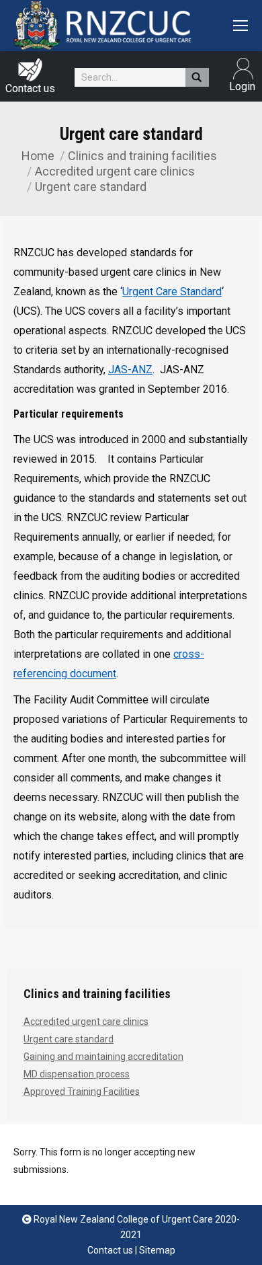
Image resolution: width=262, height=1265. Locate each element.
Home (37, 156)
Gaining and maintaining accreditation (103, 1056)
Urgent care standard (69, 1039)
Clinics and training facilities (142, 156)
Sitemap (157, 1250)
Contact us (30, 88)
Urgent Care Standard (172, 291)
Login (235, 68)
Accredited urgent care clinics (115, 171)
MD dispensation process (77, 1074)
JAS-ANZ (130, 369)
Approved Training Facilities (82, 1091)
